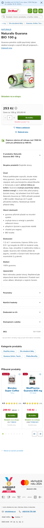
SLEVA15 (17, 2)
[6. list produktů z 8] (17, 433)
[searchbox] (22, 17)
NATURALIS (6, 29)
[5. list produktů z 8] (14, 433)
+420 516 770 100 (29, 511)
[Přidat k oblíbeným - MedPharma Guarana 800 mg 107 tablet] (40, 374)
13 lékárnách (34, 422)
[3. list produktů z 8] (8, 433)
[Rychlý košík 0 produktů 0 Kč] (40, 11)
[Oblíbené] (30, 11)
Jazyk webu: (6, 517)
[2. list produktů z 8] (5, 433)
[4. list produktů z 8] (11, 433)
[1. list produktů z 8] (2, 433)
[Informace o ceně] (16, 108)
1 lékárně (13, 422)
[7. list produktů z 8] (19, 433)
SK (14, 522)
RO (20, 522)
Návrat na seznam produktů (13, 451)
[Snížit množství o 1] (5, 118)
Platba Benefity (31, 356)
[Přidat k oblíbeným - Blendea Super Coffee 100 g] (19, 374)
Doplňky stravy (9, 351)
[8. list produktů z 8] (22, 433)
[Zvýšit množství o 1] (14, 118)
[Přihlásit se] (35, 11)
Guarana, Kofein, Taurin (12, 356)
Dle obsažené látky (27, 351)
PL (17, 522)
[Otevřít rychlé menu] (3, 11)
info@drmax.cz (10, 511)
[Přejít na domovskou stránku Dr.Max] (13, 10)
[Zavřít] (41, 2)
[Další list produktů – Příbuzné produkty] (40, 434)
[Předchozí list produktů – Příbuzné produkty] (34, 434)
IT (22, 522)
